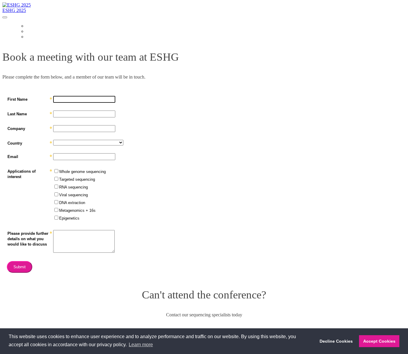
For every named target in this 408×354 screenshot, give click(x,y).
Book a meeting (41, 37)
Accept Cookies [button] (379, 341)
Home (31, 26)
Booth (32, 32)
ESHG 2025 (14, 10)
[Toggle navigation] (4, 17)
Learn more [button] (141, 344)
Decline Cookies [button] (336, 341)
